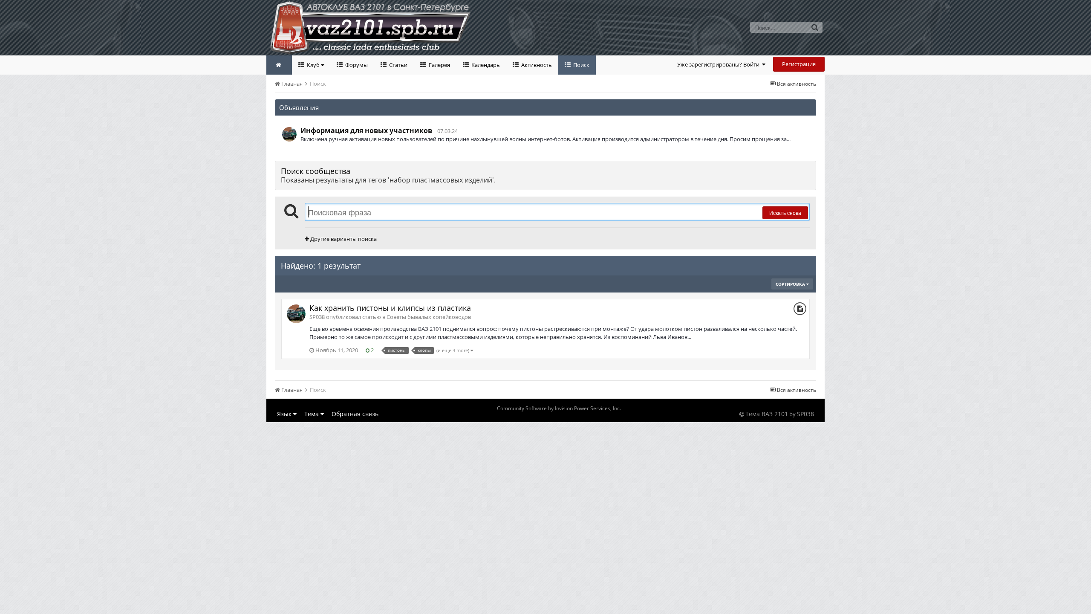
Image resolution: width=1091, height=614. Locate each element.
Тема (312, 414)
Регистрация (799, 64)
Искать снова (785, 212)
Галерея (438, 65)
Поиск (580, 65)
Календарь (485, 65)
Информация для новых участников (366, 130)
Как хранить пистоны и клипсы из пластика (390, 308)
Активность (536, 65)
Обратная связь (355, 414)
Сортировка (791, 284)
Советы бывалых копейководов (429, 317)
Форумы (356, 65)
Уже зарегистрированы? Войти (719, 64)
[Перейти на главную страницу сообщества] (279, 65)
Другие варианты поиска (343, 239)
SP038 (805, 414)
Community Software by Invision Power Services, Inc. (559, 408)
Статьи (397, 65)
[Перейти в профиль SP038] (289, 134)
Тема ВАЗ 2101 (766, 414)
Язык (285, 414)
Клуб (313, 65)
